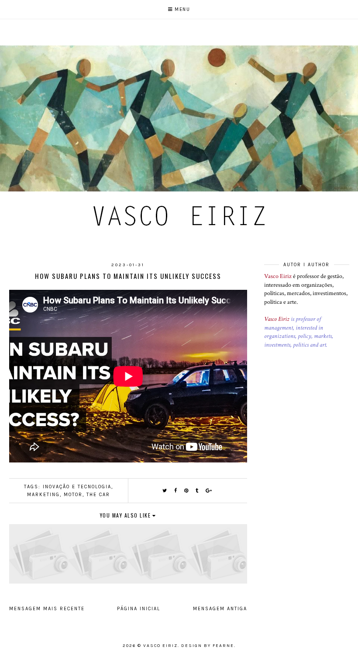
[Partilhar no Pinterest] (186, 491)
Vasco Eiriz (278, 276)
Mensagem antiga (220, 609)
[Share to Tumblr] (197, 491)
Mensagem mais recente (47, 609)
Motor (73, 494)
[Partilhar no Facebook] (176, 491)
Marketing (43, 494)
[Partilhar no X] (165, 491)
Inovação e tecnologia (77, 487)
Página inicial (138, 609)
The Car (98, 494)
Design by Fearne (207, 645)
